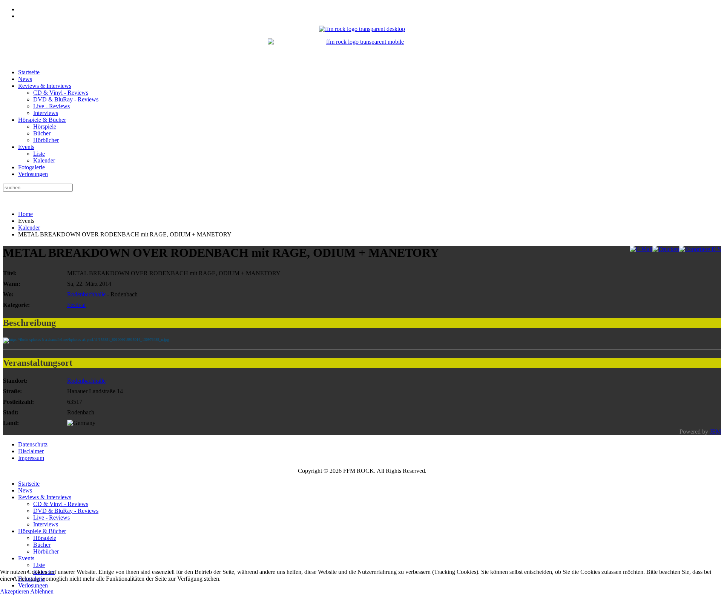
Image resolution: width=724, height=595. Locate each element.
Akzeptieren (14, 591)
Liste (39, 153)
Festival (76, 305)
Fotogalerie (31, 167)
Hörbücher (46, 140)
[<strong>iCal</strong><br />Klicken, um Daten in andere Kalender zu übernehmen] (700, 249)
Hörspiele (44, 126)
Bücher (42, 133)
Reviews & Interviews (44, 86)
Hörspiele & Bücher (42, 120)
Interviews (45, 113)
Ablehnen (42, 591)
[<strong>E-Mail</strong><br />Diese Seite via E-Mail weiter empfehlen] (641, 249)
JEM (715, 431)
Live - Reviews (51, 106)
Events (26, 147)
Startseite (29, 72)
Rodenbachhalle (86, 294)
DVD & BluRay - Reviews (65, 99)
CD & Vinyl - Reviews (60, 92)
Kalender (44, 160)
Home (25, 214)
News (25, 79)
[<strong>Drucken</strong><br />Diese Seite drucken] (665, 249)
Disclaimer (31, 451)
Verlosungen (33, 174)
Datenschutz (33, 444)
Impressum (31, 458)
